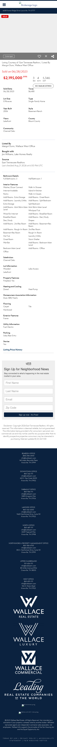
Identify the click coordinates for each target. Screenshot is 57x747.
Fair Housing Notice (35, 740)
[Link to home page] (28, 4)
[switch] (39, 56)
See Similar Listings (43, 86)
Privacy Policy (28, 738)
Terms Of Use (10, 738)
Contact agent (9, 56)
